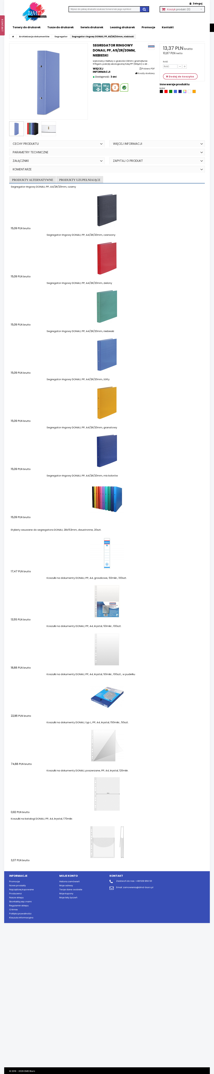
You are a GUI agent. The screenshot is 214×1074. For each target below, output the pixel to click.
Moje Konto (68, 876)
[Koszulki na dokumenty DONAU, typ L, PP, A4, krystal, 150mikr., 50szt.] (107, 746)
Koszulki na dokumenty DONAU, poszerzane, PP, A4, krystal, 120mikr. (87, 770)
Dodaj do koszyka (30, 235)
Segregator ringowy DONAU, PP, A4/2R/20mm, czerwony (81, 235)
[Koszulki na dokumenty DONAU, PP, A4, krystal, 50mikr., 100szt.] (107, 649)
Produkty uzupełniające (79, 180)
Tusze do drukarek (60, 27)
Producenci (15, 893)
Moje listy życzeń (68, 897)
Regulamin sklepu (19, 905)
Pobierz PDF (148, 68)
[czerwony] (166, 92)
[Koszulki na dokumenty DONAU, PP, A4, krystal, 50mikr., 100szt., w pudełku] (107, 697)
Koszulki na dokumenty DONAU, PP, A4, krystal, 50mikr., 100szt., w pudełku (91, 674)
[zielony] (171, 92)
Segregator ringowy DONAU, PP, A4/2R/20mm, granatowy (82, 427)
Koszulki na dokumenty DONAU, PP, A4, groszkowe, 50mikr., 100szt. (87, 578)
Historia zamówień (69, 881)
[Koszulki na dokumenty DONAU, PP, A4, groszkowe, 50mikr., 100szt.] (107, 601)
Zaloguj (197, 3)
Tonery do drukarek (27, 27)
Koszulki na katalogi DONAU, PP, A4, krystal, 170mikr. (42, 818)
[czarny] (162, 92)
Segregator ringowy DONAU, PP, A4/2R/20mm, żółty (78, 379)
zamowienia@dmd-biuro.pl (138, 887)
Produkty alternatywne (32, 180)
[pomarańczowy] (194, 92)
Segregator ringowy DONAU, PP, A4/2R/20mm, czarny (43, 186)
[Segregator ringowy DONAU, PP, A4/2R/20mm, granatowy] (107, 451)
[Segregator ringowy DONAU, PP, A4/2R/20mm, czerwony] (107, 258)
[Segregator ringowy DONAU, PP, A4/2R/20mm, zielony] (107, 306)
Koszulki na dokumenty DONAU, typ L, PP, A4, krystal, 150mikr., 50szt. (88, 722)
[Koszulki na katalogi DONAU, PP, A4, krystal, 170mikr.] (107, 842)
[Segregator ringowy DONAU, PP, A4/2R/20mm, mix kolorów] (107, 499)
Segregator (61, 36)
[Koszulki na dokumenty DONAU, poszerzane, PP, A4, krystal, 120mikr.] (107, 794)
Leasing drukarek (122, 27)
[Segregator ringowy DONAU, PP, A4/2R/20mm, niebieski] (107, 354)
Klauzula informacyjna (21, 917)
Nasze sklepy (16, 897)
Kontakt (168, 27)
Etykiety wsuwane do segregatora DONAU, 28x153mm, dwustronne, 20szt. (56, 529)
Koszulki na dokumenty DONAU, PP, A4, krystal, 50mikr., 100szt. (84, 626)
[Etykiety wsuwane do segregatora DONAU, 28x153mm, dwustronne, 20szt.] (107, 553)
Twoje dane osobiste (70, 889)
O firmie (13, 909)
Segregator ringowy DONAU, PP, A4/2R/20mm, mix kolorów (82, 475)
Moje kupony (66, 893)
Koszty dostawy (146, 73)
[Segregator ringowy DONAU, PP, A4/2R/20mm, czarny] (107, 210)
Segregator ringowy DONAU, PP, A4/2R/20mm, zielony (79, 283)
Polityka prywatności (20, 913)
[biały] (190, 92)
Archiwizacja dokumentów (34, 36)
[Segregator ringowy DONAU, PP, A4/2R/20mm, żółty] (107, 402)
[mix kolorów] (185, 92)
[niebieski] (176, 92)
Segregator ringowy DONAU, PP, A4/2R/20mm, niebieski (80, 331)
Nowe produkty (17, 885)
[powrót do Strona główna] (13, 37)
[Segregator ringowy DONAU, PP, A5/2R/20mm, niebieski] (16, 128)
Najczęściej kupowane (21, 889)
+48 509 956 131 (143, 881)
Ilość (165, 61)
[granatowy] (180, 92)
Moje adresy (66, 885)
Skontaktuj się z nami (20, 901)
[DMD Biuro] (36, 12)
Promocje (148, 27)
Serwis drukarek (91, 27)
